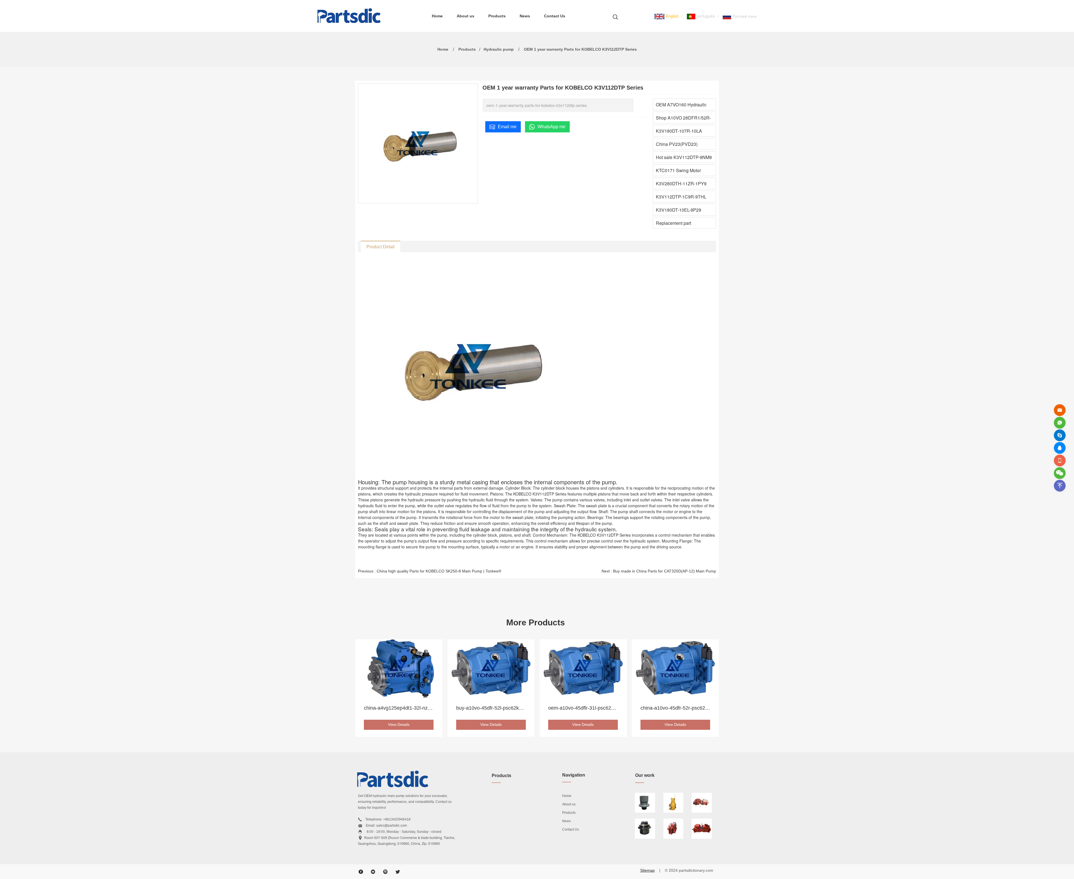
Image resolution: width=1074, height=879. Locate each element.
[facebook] (361, 872)
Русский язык (744, 16)
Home (437, 16)
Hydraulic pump (499, 49)
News (525, 16)
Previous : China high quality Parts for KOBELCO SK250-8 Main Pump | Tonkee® (429, 571)
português (705, 16)
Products (497, 16)
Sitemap (647, 870)
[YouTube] (373, 872)
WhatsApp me (552, 126)
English (672, 16)
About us (465, 16)
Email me (507, 126)
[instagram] (385, 872)
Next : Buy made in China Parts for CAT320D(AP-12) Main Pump (659, 571)
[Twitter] (398, 872)
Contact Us (554, 16)
